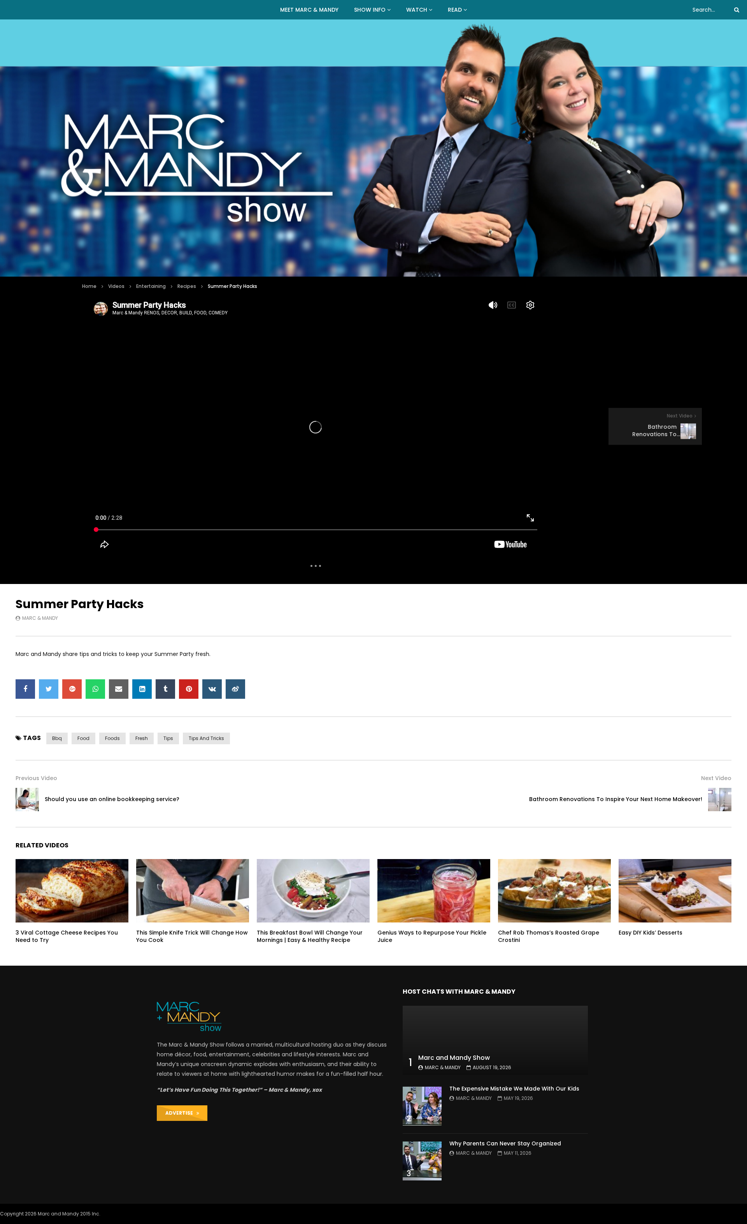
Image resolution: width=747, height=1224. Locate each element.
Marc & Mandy (40, 618)
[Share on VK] (212, 689)
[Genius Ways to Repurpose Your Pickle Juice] (433, 890)
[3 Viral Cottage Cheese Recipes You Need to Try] (72, 890)
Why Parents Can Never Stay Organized (505, 1143)
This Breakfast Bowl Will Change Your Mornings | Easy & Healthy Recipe (310, 936)
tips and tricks (206, 738)
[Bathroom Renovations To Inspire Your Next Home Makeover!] (719, 799)
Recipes (186, 286)
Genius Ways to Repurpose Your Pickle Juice (431, 936)
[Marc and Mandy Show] (373, 148)
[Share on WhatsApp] (95, 689)
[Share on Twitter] (48, 689)
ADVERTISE (180, 1113)
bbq (57, 738)
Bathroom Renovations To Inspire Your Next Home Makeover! (615, 799)
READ (455, 10)
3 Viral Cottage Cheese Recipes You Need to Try (67, 936)
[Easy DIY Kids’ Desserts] (675, 890)
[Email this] (118, 689)
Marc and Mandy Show (454, 1057)
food (83, 738)
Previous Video (36, 778)
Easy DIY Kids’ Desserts (650, 932)
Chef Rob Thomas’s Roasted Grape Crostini (548, 936)
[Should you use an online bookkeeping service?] (27, 799)
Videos (116, 286)
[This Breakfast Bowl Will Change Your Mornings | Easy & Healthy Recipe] (313, 890)
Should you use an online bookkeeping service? (112, 799)
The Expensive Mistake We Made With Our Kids (514, 1088)
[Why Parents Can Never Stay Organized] (422, 1161)
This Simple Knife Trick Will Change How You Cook (192, 936)
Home (89, 286)
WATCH (416, 10)
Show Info (370, 10)
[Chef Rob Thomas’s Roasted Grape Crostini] (554, 890)
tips (168, 738)
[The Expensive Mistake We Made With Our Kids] (422, 1106)
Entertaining (151, 286)
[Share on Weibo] (235, 689)
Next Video (716, 778)
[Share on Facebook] (25, 689)
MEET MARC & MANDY (309, 10)
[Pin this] (188, 689)
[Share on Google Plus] (72, 689)
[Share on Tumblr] (165, 689)
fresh (141, 738)
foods (112, 738)
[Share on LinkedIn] (142, 689)
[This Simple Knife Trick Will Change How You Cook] (192, 890)
